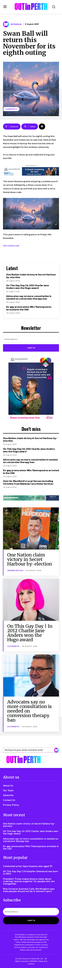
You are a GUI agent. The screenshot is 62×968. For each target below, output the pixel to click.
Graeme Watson (15, 570)
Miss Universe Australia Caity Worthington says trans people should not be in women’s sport (28, 890)
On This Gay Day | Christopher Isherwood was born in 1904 (30, 872)
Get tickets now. (11, 245)
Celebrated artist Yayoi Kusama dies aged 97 (27, 866)
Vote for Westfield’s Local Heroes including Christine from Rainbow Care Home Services (28, 482)
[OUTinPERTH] (31, 6)
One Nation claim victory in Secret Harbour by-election (31, 276)
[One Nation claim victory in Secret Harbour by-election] (31, 528)
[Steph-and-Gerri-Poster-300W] (31, 389)
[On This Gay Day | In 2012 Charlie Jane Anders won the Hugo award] (31, 600)
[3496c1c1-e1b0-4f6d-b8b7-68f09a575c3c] (31, 497)
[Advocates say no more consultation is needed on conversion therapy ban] (31, 675)
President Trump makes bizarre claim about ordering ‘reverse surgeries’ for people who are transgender (29, 881)
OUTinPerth (15, 24)
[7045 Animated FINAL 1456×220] (31, 171)
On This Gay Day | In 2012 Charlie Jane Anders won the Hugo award (27, 287)
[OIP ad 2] (31, 750)
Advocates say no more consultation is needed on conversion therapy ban (28, 297)
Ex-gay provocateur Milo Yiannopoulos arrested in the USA (28, 308)
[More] (42, 126)
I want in (31, 347)
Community (11, 109)
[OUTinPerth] (6, 24)
